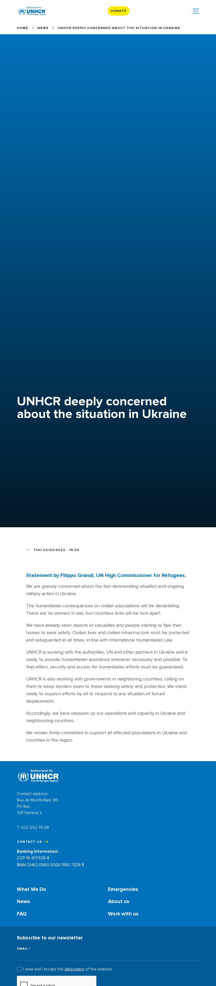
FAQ (22, 914)
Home (22, 28)
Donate (118, 11)
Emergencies (123, 889)
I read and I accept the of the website (67, 969)
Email (22, 948)
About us (118, 901)
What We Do (31, 889)
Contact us (29, 842)
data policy (74, 969)
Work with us (123, 914)
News (42, 28)
